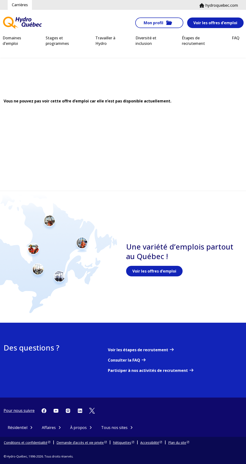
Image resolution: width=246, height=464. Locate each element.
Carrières (20, 4)
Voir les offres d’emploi (215, 22)
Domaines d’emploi (12, 40)
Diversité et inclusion (145, 40)
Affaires (49, 427)
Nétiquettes (122, 442)
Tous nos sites (114, 427)
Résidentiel (17, 427)
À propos (78, 427)
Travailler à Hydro (105, 40)
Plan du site (177, 442)
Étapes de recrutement (193, 40)
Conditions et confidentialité (25, 442)
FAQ (236, 38)
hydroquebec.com (221, 5)
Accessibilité (149, 442)
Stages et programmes (57, 40)
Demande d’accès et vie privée (80, 442)
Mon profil (153, 22)
